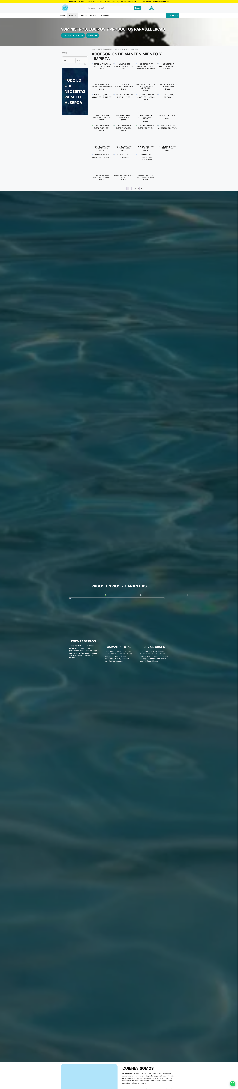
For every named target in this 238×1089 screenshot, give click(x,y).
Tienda (71, 15)
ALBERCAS (100, 49)
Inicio (62, 15)
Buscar (137, 8)
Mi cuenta (105, 15)
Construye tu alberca (89, 15)
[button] (232, 1083)
